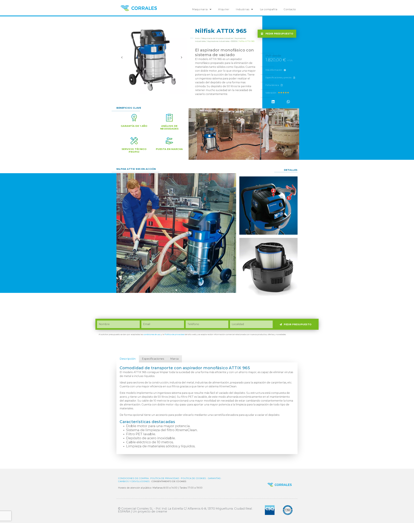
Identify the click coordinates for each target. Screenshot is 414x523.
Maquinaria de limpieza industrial (217, 38)
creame (161, 511)
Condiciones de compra (133, 478)
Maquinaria (200, 9)
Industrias (242, 9)
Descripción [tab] (128, 358)
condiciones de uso (151, 334)
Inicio (197, 38)
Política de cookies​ (193, 478)
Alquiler (223, 9)
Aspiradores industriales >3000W (222, 41)
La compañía (268, 9)
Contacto (290, 9)
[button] (273, 101)
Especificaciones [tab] (153, 358)
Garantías (214, 478)
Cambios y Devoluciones (134, 481)
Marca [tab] (174, 358)
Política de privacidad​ (174, 334)
